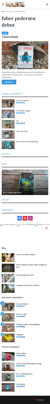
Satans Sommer (22, 100)
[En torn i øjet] (8, 317)
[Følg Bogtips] (46, 228)
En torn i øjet (21, 314)
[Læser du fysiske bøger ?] (8, 257)
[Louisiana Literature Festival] (8, 288)
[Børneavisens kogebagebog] (8, 144)
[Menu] (3, 5)
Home (5, 11)
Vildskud (19, 335)
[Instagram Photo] (8, 233)
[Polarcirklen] (8, 356)
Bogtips (41, 400)
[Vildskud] (8, 338)
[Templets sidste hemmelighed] (8, 327)
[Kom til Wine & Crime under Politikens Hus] (8, 268)
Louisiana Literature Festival (27, 285)
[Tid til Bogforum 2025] (8, 278)
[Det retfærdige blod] (8, 377)
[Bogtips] (15, 4)
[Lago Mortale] (8, 134)
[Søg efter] (47, 5)
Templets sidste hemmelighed (28, 324)
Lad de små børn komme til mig (28, 364)
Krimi (5, 33)
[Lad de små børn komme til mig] (8, 366)
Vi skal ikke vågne (23, 111)
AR (17, 121)
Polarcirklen (21, 353)
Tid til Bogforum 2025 (25, 275)
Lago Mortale (21, 131)
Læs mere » (9, 82)
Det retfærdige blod (12, 192)
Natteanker (20, 384)
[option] (25, 182)
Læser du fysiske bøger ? (26, 254)
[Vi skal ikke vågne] (8, 114)
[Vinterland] (25, 55)
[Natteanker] (8, 387)
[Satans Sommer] (8, 103)
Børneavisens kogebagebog (27, 142)
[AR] (8, 124)
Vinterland (10, 37)
